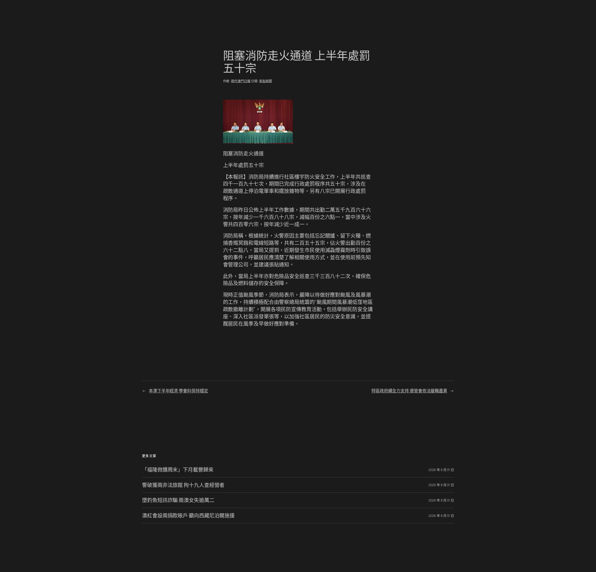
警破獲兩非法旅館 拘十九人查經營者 (183, 485)
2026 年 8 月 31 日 (441, 469)
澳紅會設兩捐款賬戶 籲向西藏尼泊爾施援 (188, 515)
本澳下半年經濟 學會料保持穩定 (178, 390)
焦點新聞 (265, 81)
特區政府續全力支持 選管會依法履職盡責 (409, 390)
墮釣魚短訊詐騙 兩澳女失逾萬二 (178, 500)
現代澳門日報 (240, 81)
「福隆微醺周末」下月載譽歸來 (177, 470)
